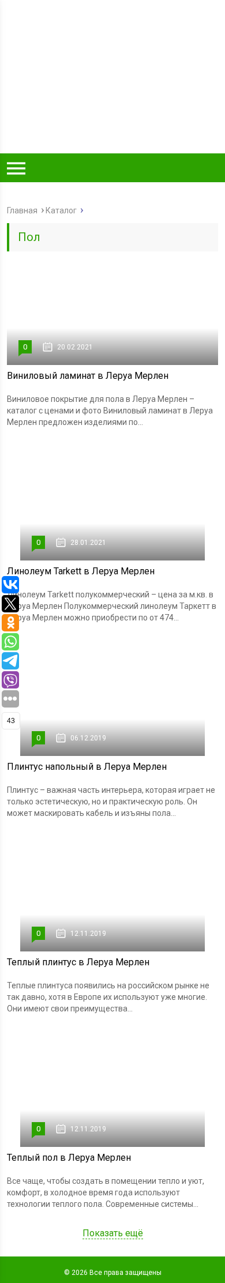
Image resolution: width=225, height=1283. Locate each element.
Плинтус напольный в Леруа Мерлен (87, 766)
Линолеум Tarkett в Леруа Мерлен (81, 571)
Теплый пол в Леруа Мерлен (69, 1157)
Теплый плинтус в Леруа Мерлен (78, 962)
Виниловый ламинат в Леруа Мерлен (87, 375)
